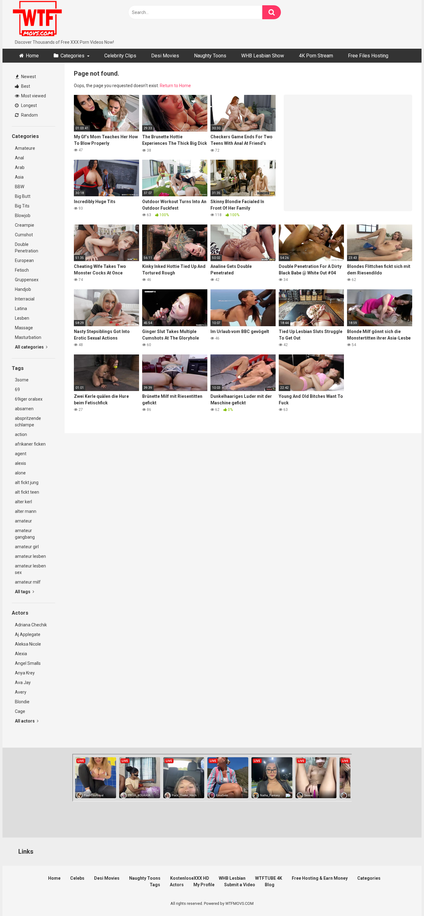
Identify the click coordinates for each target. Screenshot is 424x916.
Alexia (21, 653)
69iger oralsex (29, 399)
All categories (30, 347)
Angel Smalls (28, 663)
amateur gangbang (25, 534)
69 (17, 389)
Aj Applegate (27, 634)
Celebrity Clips (120, 56)
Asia (19, 177)
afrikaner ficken (30, 444)
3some (22, 379)
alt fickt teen (27, 492)
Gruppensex (26, 279)
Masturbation (28, 337)
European (24, 260)
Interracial (24, 298)
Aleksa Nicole (28, 644)
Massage (24, 327)
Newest (28, 76)
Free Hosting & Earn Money (320, 878)
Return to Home (175, 85)
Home (32, 56)
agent (20, 453)
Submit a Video (239, 884)
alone (20, 472)
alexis (20, 463)
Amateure (25, 148)
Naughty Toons (210, 56)
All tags (23, 591)
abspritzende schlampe (28, 421)
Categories (72, 56)
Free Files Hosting (368, 56)
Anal (19, 157)
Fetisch (22, 270)
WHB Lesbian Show (262, 56)
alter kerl (23, 501)
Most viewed (33, 95)
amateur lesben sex (30, 569)
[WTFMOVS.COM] (37, 19)
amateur (23, 520)
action (21, 434)
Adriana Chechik (31, 624)
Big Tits (22, 205)
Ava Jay (23, 682)
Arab (20, 167)
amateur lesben (30, 556)
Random (29, 115)
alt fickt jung (26, 482)
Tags (155, 884)
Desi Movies (165, 56)
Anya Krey (25, 672)
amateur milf (28, 582)
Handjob (23, 289)
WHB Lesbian (232, 878)
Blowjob (22, 215)
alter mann (25, 511)
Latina (21, 308)
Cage (20, 711)
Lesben (22, 318)
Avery (20, 692)
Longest (28, 105)
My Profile (203, 884)
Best (25, 86)
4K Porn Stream (316, 56)
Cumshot (24, 234)
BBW (19, 186)
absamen (24, 408)
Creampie (24, 225)
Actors (177, 884)
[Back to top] (403, 897)
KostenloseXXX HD (189, 878)
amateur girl (27, 546)
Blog (269, 884)
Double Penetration (26, 247)
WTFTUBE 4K (268, 878)
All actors (25, 720)
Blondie (22, 701)
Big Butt (22, 196)
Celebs (77, 878)
